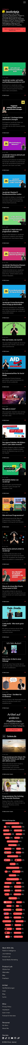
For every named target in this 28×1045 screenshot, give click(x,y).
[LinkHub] (18, 1038)
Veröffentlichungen (8, 988)
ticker (4, 991)
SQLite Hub (6, 969)
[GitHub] (15, 1038)
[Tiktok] (6, 1038)
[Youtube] (12, 1038)
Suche (4, 997)
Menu (24, 2)
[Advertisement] (14, 45)
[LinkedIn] (3, 1038)
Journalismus (6, 953)
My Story (5, 1025)
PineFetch (5, 978)
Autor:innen (6, 1012)
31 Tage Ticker (18, 936)
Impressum (5, 1009)
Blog (3, 994)
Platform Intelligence (9, 950)
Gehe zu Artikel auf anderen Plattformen (12, 29)
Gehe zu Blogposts (12, 729)
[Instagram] (8, 1038)
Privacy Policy (6, 1006)
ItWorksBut (5, 972)
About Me (5, 1028)
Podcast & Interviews (9, 1015)
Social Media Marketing (10, 959)
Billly (3, 975)
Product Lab (6, 956)
